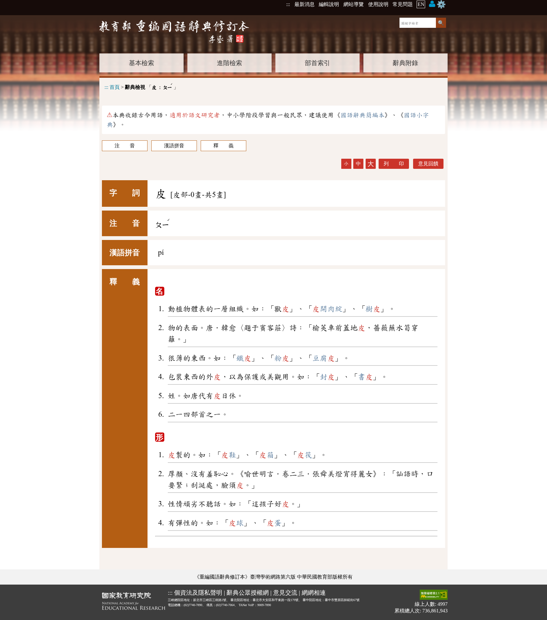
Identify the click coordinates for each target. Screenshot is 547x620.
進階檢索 (229, 62)
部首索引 (317, 62)
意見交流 (285, 592)
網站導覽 (353, 4)
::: (288, 4)
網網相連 (314, 592)
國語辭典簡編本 (362, 115)
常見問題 (403, 4)
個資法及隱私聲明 (198, 592)
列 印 (394, 163)
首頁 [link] (115, 87)
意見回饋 (428, 163)
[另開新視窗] (133, 602)
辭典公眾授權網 (248, 592)
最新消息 (304, 4)
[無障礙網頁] (434, 595)
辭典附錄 (405, 62)
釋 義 (223, 145)
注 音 (125, 145)
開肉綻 (327, 309)
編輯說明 (329, 4)
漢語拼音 (174, 145)
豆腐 (323, 358)
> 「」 (141, 86)
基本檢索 (141, 62)
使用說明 (378, 4)
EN (421, 4)
